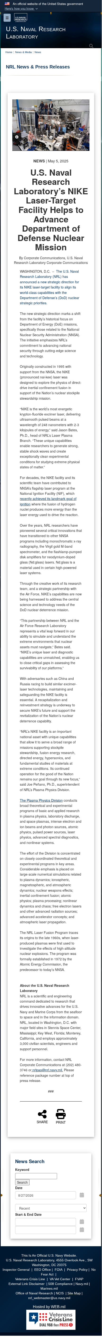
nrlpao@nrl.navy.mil (47, 1070)
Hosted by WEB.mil (49, 1307)
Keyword (22, 1169)
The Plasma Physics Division (41, 800)
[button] (22, 8)
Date (18, 1187)
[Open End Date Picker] (81, 1229)
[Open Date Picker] (81, 1195)
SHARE (42, 1121)
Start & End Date (28, 1214)
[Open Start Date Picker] (81, 1221)
